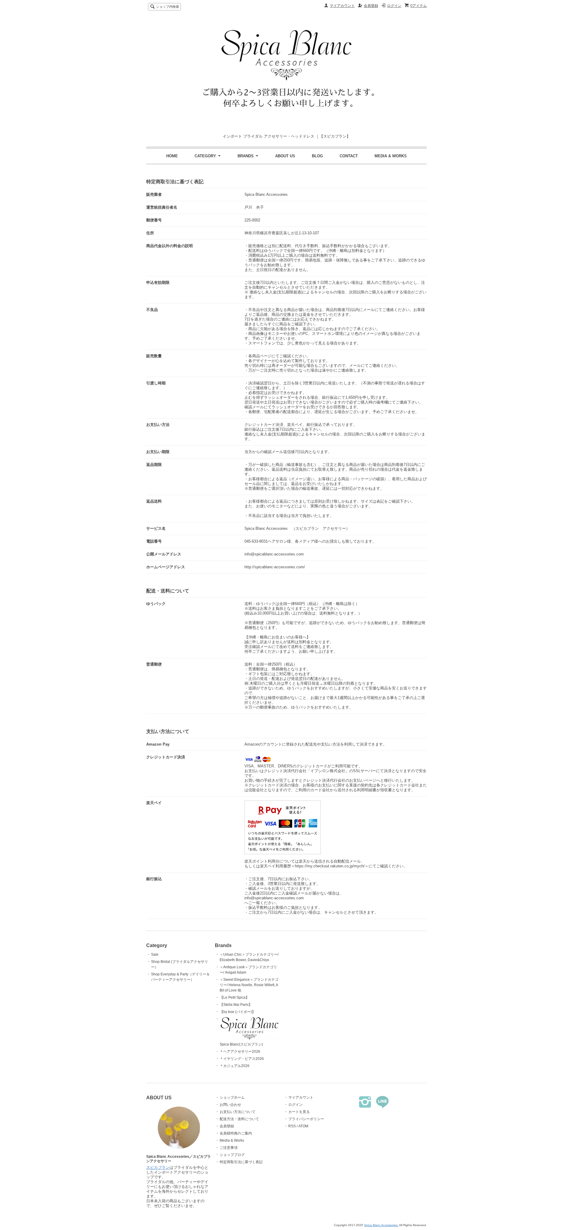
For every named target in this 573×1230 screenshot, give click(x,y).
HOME (172, 156)
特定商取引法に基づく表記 (241, 1162)
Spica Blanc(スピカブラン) (241, 1044)
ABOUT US (285, 156)
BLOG (317, 156)
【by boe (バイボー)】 (237, 1012)
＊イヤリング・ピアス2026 (242, 1059)
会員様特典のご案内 (236, 1133)
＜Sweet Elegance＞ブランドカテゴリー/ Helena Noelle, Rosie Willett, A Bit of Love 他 (249, 984)
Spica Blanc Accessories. (381, 1225)
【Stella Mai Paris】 (236, 1005)
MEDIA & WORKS (391, 156)
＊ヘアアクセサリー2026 (240, 1051)
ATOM (303, 1126)
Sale (154, 954)
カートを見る (299, 1112)
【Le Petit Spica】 (234, 997)
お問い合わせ (230, 1105)
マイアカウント (342, 6)
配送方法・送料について (239, 1119)
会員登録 (371, 6)
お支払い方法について (237, 1112)
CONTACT (349, 156)
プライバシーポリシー (306, 1119)
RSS (292, 1126)
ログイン (394, 6)
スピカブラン (158, 1167)
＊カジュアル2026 (234, 1066)
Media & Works (232, 1140)
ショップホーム (232, 1097)
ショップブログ (232, 1155)
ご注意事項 (229, 1148)
